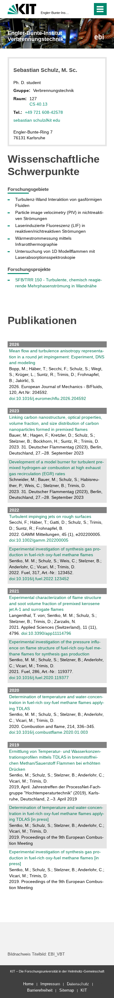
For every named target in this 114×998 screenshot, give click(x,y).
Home (28, 984)
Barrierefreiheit (40, 990)
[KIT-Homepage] (22, 8)
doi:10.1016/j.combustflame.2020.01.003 (48, 732)
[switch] (77, 9)
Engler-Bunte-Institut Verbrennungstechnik (55, 13)
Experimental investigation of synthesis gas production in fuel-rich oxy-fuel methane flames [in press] (55, 857)
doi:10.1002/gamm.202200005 (38, 540)
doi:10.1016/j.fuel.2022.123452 (39, 578)
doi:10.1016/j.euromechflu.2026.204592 (47, 398)
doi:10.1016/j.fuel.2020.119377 (39, 677)
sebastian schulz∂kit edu (36, 120)
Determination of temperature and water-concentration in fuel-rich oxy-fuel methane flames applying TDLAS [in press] (56, 813)
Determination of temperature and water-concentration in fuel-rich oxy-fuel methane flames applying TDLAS (56, 702)
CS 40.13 (38, 104)
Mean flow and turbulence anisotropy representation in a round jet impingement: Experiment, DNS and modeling (56, 356)
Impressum (50, 984)
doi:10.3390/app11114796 (46, 633)
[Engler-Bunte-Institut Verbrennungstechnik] (99, 36)
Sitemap (66, 990)
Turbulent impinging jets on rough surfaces (50, 516)
